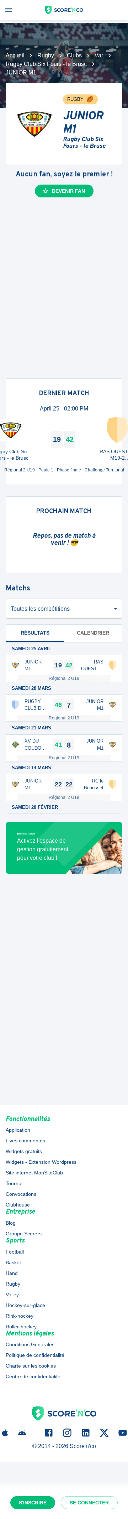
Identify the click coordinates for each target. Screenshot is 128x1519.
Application (18, 1130)
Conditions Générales (30, 1344)
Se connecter (89, 1502)
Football (15, 1252)
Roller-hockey (21, 1326)
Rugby (45, 55)
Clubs (74, 55)
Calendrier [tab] (93, 633)
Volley (12, 1294)
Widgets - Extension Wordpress (41, 1162)
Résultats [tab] (35, 633)
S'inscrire (33, 1502)
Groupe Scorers (24, 1233)
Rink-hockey (19, 1316)
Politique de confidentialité (35, 1355)
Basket (13, 1262)
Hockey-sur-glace (25, 1305)
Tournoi (14, 1183)
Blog (11, 1223)
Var (99, 55)
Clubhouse (18, 1205)
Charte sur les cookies (31, 1366)
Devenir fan (68, 191)
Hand (12, 1273)
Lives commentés (25, 1140)
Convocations (21, 1194)
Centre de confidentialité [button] (33, 1376)
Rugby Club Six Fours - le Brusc (46, 64)
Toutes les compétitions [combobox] (40, 609)
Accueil (15, 55)
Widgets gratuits (24, 1151)
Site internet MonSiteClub (34, 1173)
